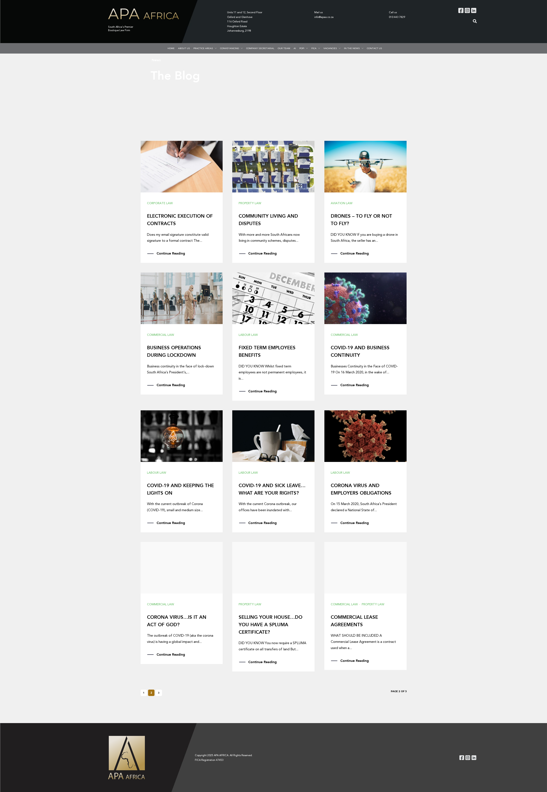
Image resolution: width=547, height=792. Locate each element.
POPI (301, 48)
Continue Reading (171, 253)
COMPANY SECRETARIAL (260, 48)
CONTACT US (374, 48)
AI (295, 48)
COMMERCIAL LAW (160, 335)
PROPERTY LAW (250, 203)
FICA (313, 48)
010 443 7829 (397, 17)
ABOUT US (184, 48)
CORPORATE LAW (160, 203)
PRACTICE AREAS (203, 48)
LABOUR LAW (248, 335)
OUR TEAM (284, 48)
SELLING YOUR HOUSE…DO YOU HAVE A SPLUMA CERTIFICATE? (270, 624)
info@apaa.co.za (324, 17)
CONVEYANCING (229, 48)
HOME (171, 48)
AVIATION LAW (341, 203)
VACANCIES (330, 48)
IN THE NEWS (352, 48)
